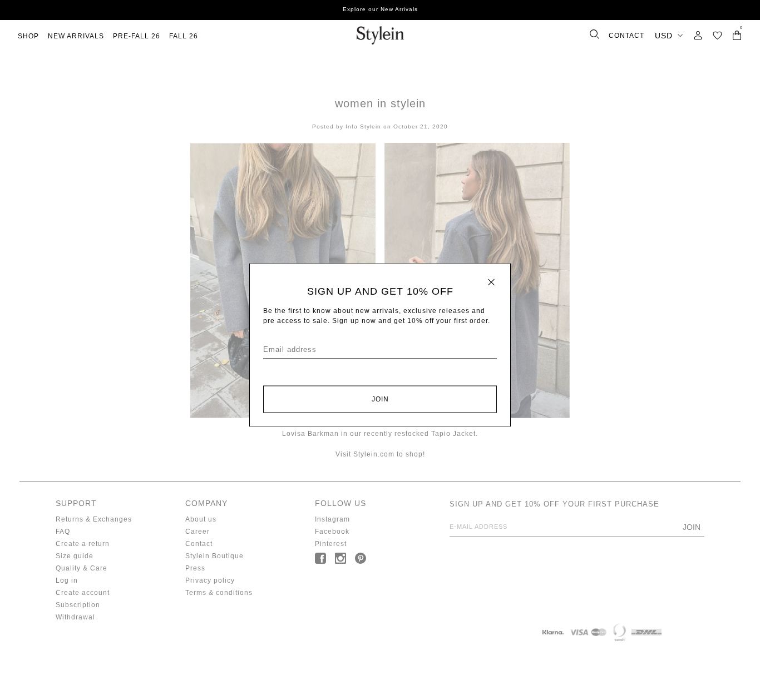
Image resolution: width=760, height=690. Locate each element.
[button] (717, 35)
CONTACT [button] (626, 35)
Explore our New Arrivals (380, 9)
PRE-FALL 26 (136, 36)
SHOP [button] (28, 36)
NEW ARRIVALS (76, 36)
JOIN (380, 399)
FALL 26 (183, 36)
